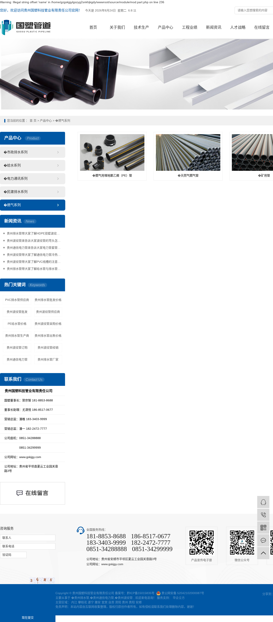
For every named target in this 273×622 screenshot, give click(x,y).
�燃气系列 (62, 120)
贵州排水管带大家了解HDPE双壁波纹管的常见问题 (34, 233)
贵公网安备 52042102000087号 (182, 593)
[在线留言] (263, 540)
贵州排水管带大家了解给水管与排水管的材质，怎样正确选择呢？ (34, 268)
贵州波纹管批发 (17, 311)
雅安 (98, 602)
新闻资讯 (213, 27)
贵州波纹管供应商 (48, 311)
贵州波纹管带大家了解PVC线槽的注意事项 (34, 261)
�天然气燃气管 (188, 175)
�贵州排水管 (80, 597)
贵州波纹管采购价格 (48, 323)
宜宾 (104, 602)
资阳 (118, 602)
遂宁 (91, 602)
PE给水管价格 (17, 323)
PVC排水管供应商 (17, 300)
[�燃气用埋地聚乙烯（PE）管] (112, 152)
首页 (93, 27)
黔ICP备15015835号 (140, 593)
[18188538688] (263, 515)
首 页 (33, 120)
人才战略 (237, 27)
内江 (74, 602)
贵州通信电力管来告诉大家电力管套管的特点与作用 (34, 247)
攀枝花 (82, 602)
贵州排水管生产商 (17, 335)
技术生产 (141, 27)
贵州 (125, 602)
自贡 (111, 602)
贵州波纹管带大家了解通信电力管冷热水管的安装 (34, 254)
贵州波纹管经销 (48, 347)
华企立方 (178, 597)
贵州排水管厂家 (48, 359)
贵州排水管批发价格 (48, 300)
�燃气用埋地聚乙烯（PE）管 (112, 175)
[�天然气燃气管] (188, 152)
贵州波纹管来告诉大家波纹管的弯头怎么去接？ (34, 240)
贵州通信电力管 (17, 359)
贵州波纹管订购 (17, 347)
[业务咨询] (263, 502)
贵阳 (132, 602)
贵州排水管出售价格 (48, 335)
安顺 (139, 602)
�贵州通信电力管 (102, 597)
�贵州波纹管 (124, 597)
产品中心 (165, 27)
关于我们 (117, 27)
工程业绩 (189, 27)
